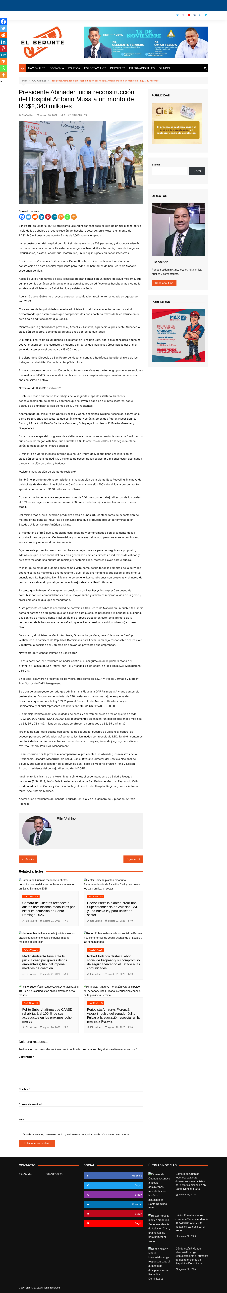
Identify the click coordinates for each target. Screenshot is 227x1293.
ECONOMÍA (57, 68)
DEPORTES (117, 68)
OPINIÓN (164, 68)
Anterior (29, 859)
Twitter (177, 15)
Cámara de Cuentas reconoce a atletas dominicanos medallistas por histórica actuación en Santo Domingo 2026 (190, 1181)
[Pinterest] (48, 217)
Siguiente (132, 859)
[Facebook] (22, 217)
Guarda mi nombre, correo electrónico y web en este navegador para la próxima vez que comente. (76, 1134)
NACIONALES (37, 68)
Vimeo (205, 15)
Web (21, 1119)
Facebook (171, 15)
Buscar (156, 164)
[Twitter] (28, 217)
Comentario (26, 1056)
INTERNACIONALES (142, 68)
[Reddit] (35, 217)
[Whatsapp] (67, 217)
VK (194, 15)
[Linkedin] (41, 217)
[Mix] (61, 217)
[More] (74, 217)
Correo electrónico (30, 1104)
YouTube (188, 15)
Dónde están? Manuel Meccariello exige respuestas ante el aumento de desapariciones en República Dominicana (191, 1256)
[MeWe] (54, 217)
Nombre (24, 1089)
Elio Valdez (27, 115)
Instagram (183, 15)
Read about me (164, 283)
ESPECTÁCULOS (95, 68)
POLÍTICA (74, 68)
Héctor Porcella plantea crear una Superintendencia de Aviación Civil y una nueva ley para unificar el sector (191, 1223)
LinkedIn (200, 15)
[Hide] (1, 81)
